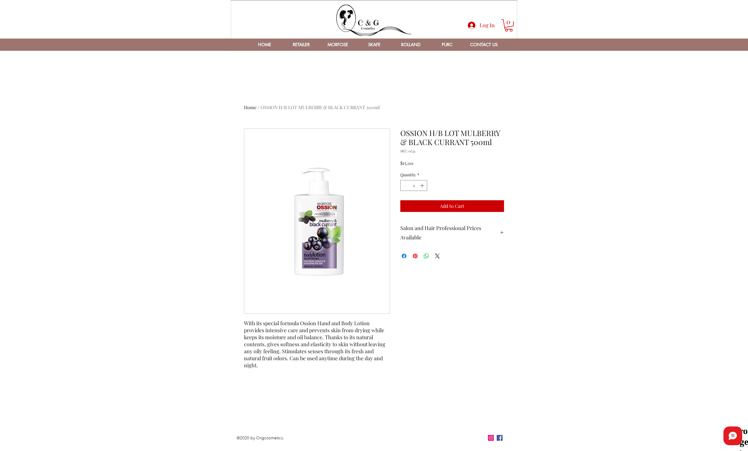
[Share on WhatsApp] (426, 256)
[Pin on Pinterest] (415, 256)
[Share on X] (437, 256)
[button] (508, 25)
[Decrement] (404, 185)
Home (250, 107)
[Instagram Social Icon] (491, 438)
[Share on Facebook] (404, 256)
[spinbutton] (413, 185)
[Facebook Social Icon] (500, 438)
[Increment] (422, 185)
